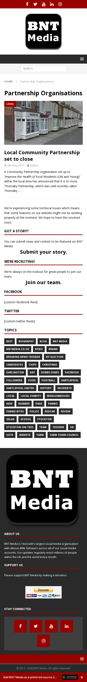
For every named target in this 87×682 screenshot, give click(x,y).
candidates (14, 364)
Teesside (58, 427)
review (66, 411)
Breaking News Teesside (23, 357)
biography (26, 341)
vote (9, 435)
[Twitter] (35, 4)
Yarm (40, 435)
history (46, 388)
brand (53, 349)
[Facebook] (27, 4)
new (9, 403)
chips (32, 364)
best (9, 341)
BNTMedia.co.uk (17, 349)
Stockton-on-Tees (19, 427)
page (38, 403)
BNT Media (60, 341)
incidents (64, 388)
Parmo (53, 403)
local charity (31, 396)
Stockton (44, 419)
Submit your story (43, 251)
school (25, 419)
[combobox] (43, 69)
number (24, 403)
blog (43, 341)
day (32, 372)
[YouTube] (43, 4)
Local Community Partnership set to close (42, 155)
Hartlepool (70, 380)
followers (14, 380)
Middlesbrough (58, 396)
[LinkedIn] (52, 4)
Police (34, 411)
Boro (39, 349)
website (24, 435)
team (42, 427)
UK (72, 427)
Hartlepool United (20, 388)
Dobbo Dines (50, 372)
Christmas (49, 364)
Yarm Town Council (64, 435)
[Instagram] (60, 4)
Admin (34, 165)
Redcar (50, 411)
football (48, 380)
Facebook (72, 372)
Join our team (43, 282)
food (32, 380)
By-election (54, 357)
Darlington (15, 372)
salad (10, 419)
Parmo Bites (15, 411)
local (10, 396)
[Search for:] (43, 68)
